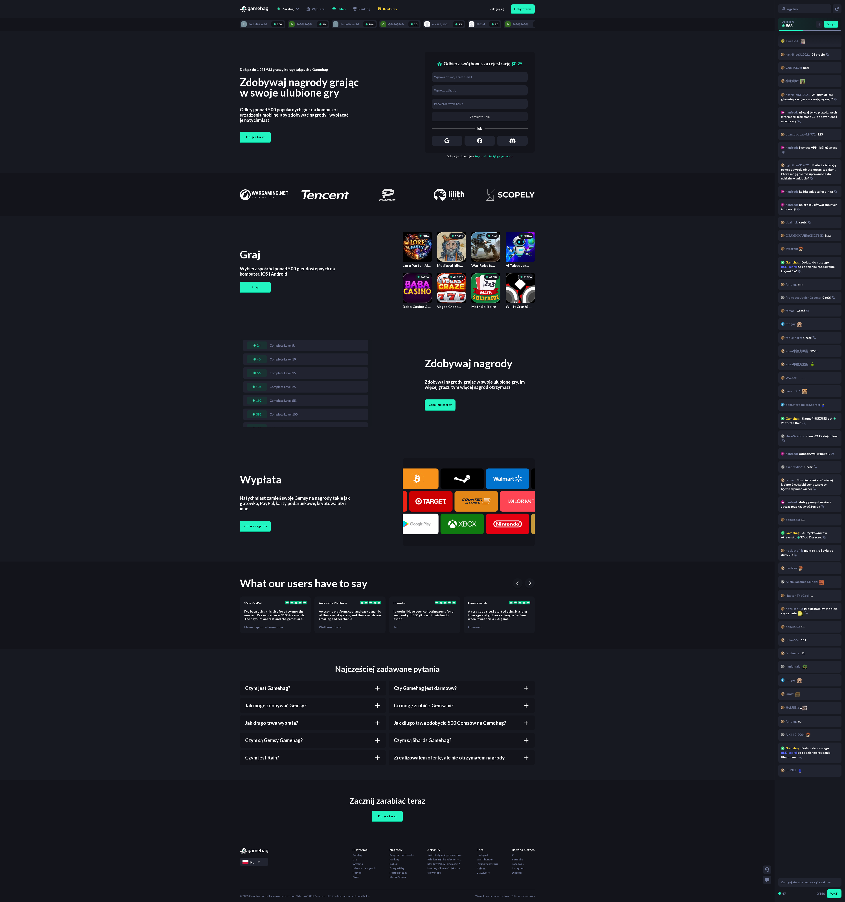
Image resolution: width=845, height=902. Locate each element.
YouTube (517, 859)
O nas (356, 877)
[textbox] (805, 882)
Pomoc (357, 872)
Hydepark (483, 855)
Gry (355, 859)
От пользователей (487, 863)
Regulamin (481, 156)
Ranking (394, 859)
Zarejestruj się (480, 117)
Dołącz (831, 24)
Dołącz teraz (522, 9)
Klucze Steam (397, 877)
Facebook (518, 863)
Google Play (396, 868)
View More (434, 872)
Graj (255, 287)
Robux (393, 863)
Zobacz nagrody (255, 526)
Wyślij (834, 893)
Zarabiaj (357, 855)
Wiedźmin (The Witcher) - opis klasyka (445, 859)
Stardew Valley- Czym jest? (443, 863)
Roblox (481, 868)
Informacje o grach (364, 868)
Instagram (518, 868)
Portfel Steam (398, 872)
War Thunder (485, 859)
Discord (790, 752)
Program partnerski (401, 855)
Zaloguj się (497, 9)
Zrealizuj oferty (440, 404)
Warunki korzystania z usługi (492, 896)
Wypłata (358, 863)
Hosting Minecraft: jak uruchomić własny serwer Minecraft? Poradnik (445, 868)
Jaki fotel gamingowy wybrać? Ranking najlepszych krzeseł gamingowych (445, 855)
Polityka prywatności (523, 896)
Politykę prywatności (501, 156)
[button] (288, 9)
